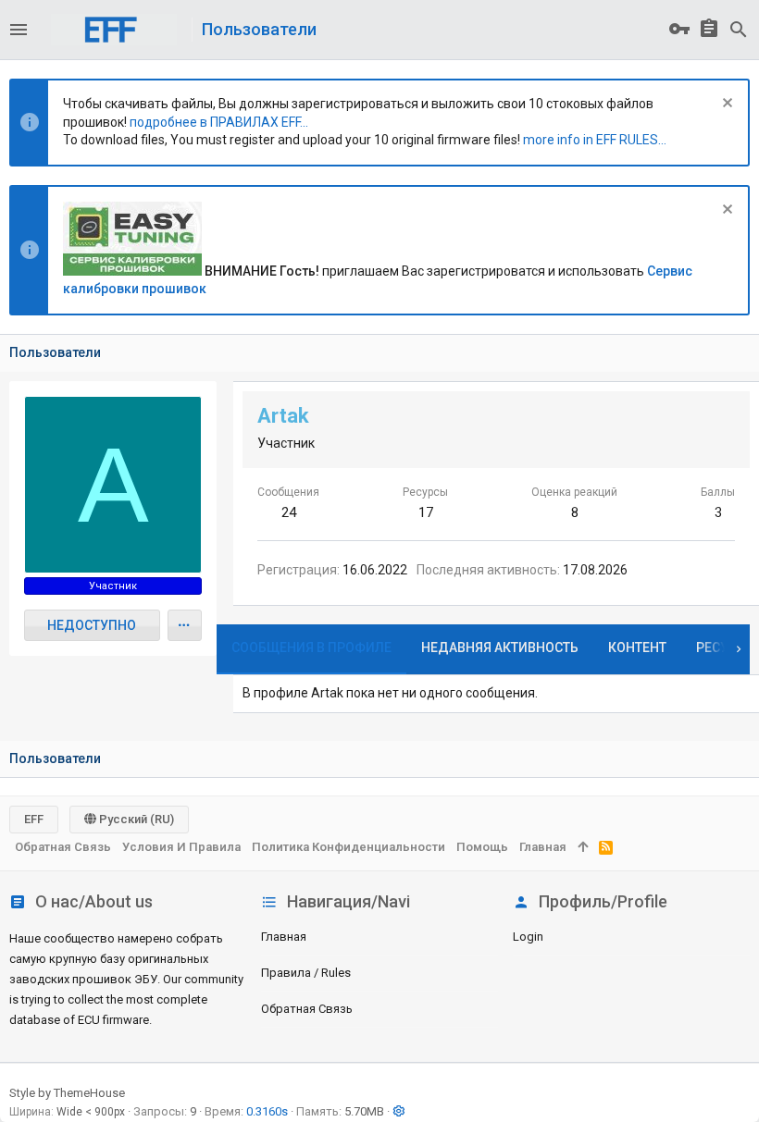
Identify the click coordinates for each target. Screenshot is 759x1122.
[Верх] (582, 847)
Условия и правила (181, 847)
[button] (18, 29)
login (528, 936)
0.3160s (267, 1111)
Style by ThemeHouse (67, 1093)
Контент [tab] (637, 647)
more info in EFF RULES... (594, 139)
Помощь (482, 847)
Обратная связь (307, 1009)
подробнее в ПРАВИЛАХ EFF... (219, 122)
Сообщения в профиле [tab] (311, 647)
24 (288, 512)
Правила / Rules (306, 973)
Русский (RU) (135, 819)
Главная (283, 936)
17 (425, 512)
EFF (34, 819)
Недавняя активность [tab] (500, 647)
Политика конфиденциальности (348, 847)
